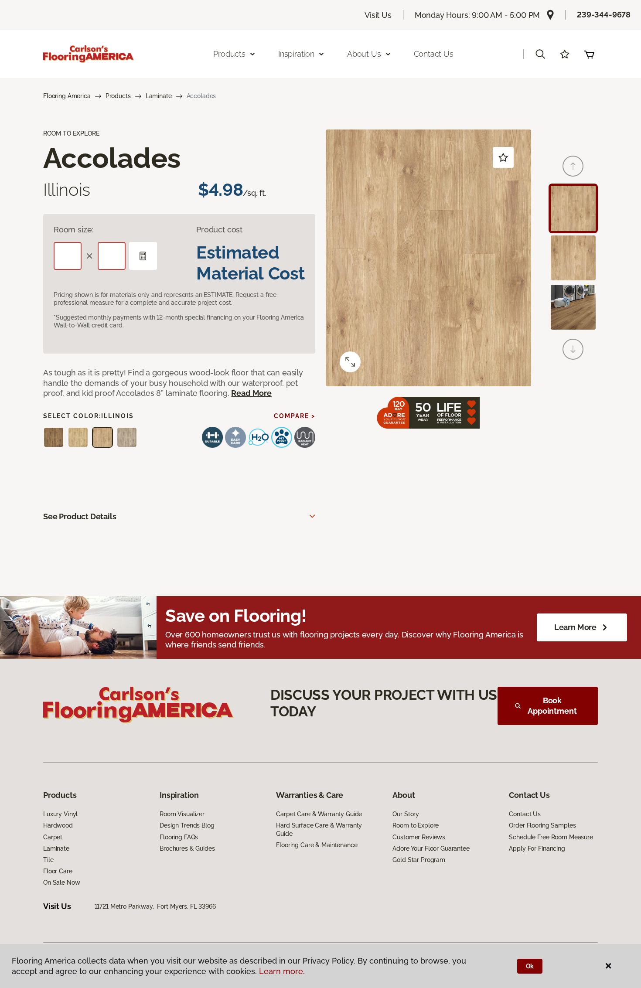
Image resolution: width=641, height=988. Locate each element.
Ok (530, 966)
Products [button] (229, 53)
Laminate (159, 95)
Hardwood (58, 825)
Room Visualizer (182, 814)
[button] (540, 54)
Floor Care (57, 871)
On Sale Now (61, 882)
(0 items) (589, 54)
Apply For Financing (537, 848)
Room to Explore (415, 825)
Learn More (575, 627)
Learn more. (282, 971)
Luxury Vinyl (60, 814)
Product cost (219, 229)
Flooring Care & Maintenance (316, 845)
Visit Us (378, 15)
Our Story (405, 814)
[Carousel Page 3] (573, 307)
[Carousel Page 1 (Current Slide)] (573, 208)
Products (118, 95)
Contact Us (433, 53)
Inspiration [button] (296, 53)
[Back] (573, 166)
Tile (48, 859)
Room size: (73, 229)
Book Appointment (552, 705)
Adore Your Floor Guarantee (430, 848)
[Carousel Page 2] (573, 258)
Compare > (294, 415)
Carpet (52, 837)
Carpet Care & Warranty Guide (319, 814)
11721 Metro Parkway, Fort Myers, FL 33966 (155, 906)
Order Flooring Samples (542, 825)
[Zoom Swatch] (350, 361)
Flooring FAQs (179, 837)
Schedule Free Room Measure (551, 837)
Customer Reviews (418, 837)
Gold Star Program (418, 859)
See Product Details (79, 516)
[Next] (573, 349)
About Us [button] (364, 53)
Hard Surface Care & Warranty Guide (319, 829)
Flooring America (67, 95)
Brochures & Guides (187, 848)
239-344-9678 (604, 14)
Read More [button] (251, 393)
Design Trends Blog (187, 825)
